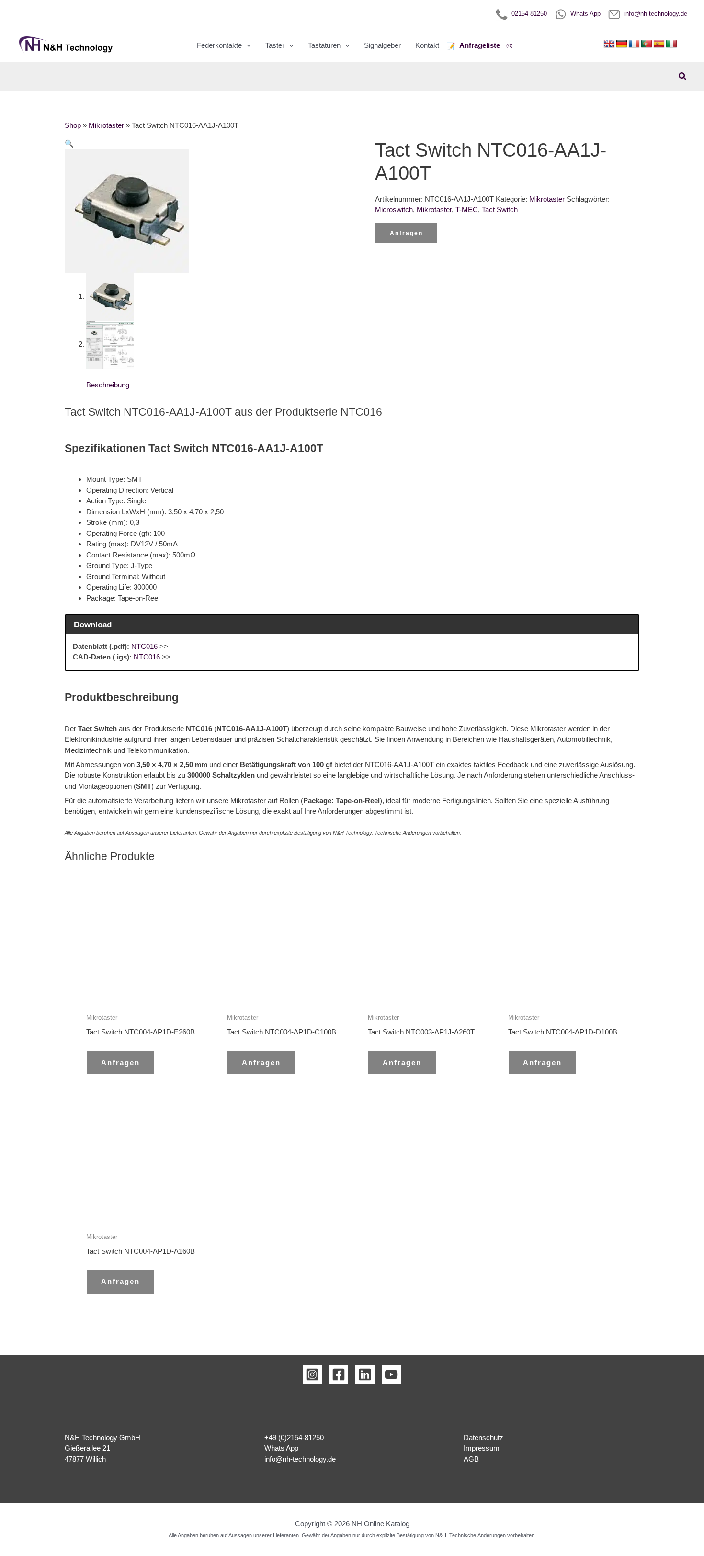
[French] (634, 44)
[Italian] (671, 44)
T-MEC (466, 209)
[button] (246, 45)
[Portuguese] (646, 44)
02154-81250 (527, 13)
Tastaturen (324, 45)
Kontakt (427, 45)
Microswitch (394, 209)
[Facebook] (338, 1374)
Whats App (584, 13)
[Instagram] (312, 1374)
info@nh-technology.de (653, 13)
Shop (73, 125)
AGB (471, 1459)
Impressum (482, 1448)
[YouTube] (391, 1374)
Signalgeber (382, 45)
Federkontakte (219, 45)
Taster (274, 45)
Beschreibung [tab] (107, 385)
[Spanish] (659, 44)
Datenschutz (483, 1437)
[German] (621, 44)
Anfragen (406, 233)
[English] (609, 44)
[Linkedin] (365, 1374)
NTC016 (144, 646)
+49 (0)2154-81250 (294, 1437)
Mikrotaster (106, 125)
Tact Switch (500, 209)
